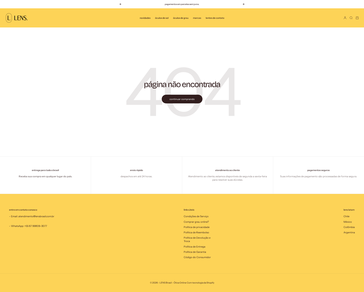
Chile (346, 216)
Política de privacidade (196, 227)
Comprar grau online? (196, 221)
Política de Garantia (195, 251)
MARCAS (197, 17)
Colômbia (349, 227)
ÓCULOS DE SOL (162, 17)
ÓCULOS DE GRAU (180, 17)
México (348, 221)
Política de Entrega (194, 246)
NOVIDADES (145, 17)
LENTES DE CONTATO (215, 17)
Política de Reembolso (196, 232)
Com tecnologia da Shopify (200, 282)
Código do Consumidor (197, 257)
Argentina (349, 232)
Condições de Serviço (196, 216)
